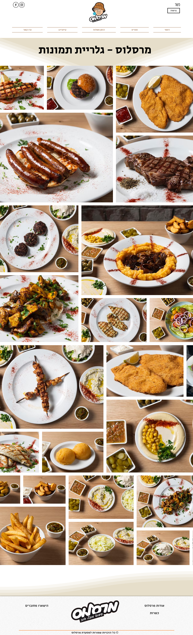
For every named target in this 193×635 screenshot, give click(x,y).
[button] (173, 10)
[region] (36, 605)
